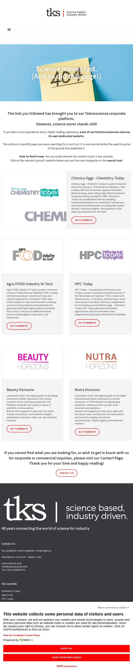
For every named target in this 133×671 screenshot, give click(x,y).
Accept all (67, 648)
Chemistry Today (11, 591)
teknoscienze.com (12, 563)
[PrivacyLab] (26, 640)
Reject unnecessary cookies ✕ (113, 607)
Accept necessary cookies (66, 657)
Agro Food (7, 594)
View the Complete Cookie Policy (21, 635)
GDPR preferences (66, 666)
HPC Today (7, 598)
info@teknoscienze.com (15, 566)
